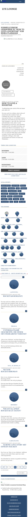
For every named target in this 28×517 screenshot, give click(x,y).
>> (25, 467)
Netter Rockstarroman (9, 370)
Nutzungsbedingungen (14, 503)
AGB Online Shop (14, 506)
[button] (22, 1)
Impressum (14, 496)
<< (2, 467)
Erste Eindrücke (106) (18, 273)
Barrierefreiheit (14, 509)
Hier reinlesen (7, 95)
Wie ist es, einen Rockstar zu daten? (11, 409)
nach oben (21, 473)
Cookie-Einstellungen (14, 515)
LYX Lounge (5, 22)
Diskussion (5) (5, 273)
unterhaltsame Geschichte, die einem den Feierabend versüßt (14, 332)
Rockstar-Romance (13, 296)
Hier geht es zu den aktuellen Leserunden (15, 175)
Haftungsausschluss (14, 512)
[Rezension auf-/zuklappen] (26, 311)
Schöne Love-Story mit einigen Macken (13, 445)
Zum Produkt (7, 91)
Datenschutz (14, 500)
